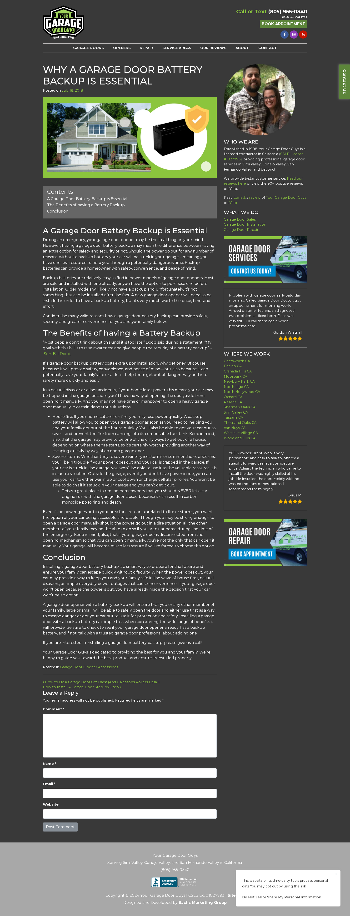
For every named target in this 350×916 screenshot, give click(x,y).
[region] (288, 888)
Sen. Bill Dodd (57, 354)
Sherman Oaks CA (239, 407)
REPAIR (146, 48)
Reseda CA (233, 402)
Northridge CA (236, 387)
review (254, 197)
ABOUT (242, 48)
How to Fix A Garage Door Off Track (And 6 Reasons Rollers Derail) (102, 682)
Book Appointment (283, 24)
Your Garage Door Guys (286, 197)
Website (51, 804)
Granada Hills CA (238, 371)
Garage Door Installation (245, 224)
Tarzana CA (233, 417)
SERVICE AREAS (176, 48)
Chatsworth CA (237, 361)
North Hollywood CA (242, 392)
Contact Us (344, 81)
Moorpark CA (235, 376)
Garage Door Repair (241, 230)
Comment (53, 709)
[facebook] (284, 34)
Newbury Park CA (239, 381)
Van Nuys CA (234, 428)
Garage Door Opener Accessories (89, 667)
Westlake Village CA (241, 433)
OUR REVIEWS (213, 48)
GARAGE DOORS (88, 48)
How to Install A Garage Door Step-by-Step (81, 687)
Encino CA (233, 366)
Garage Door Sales (240, 219)
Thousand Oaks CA (240, 423)
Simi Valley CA (236, 412)
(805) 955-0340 (287, 12)
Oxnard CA (233, 397)
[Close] (335, 874)
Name (49, 764)
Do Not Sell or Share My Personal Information (281, 897)
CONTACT (267, 48)
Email (49, 784)
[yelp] (303, 34)
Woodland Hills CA (239, 438)
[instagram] (294, 34)
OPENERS (122, 48)
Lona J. (240, 197)
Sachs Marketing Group (203, 902)
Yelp (233, 203)
